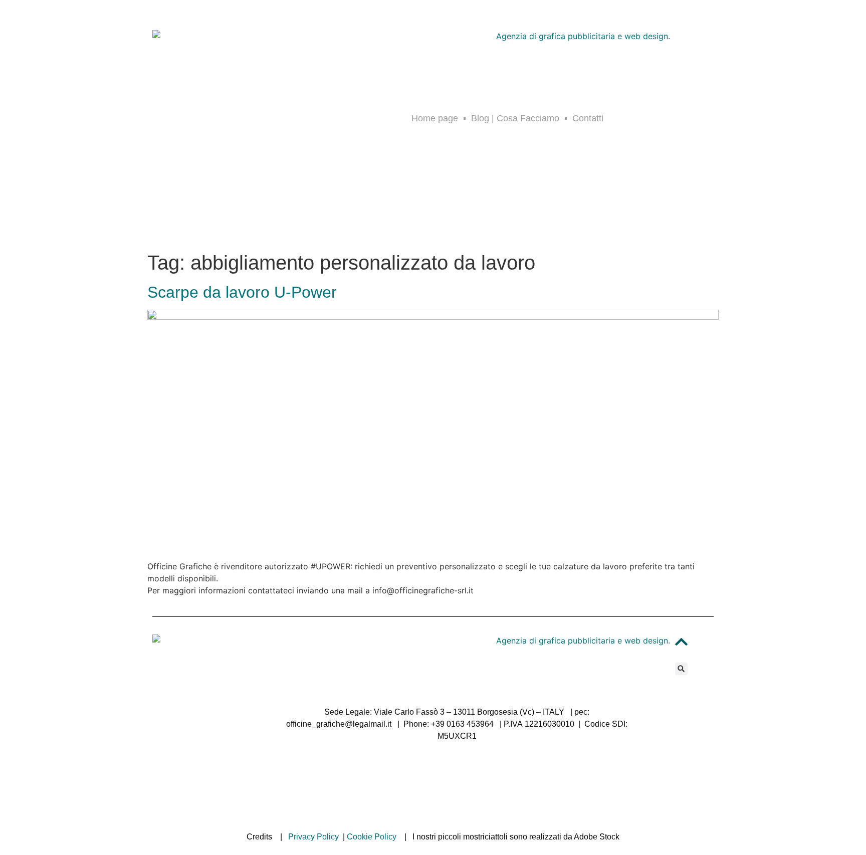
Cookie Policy (371, 836)
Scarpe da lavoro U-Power (242, 292)
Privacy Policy (313, 836)
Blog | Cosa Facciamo (515, 118)
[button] (681, 669)
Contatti (587, 118)
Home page (434, 118)
